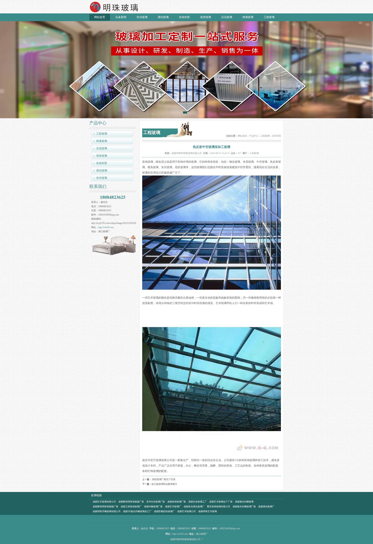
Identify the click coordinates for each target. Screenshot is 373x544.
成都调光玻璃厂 (266, 506)
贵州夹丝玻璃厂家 (155, 501)
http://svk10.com (106, 227)
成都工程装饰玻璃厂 (131, 506)
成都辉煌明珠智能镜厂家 (131, 501)
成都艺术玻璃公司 (186, 511)
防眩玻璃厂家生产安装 (163, 479)
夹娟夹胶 (184, 17)
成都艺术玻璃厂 (173, 506)
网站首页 (99, 17)
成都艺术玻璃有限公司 (104, 501)
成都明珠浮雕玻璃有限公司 (107, 511)
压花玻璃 (226, 17)
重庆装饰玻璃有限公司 (218, 506)
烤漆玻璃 (247, 17)
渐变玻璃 (205, 17)
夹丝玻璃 (142, 17)
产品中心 (253, 136)
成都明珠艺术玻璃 (207, 511)
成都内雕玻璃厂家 (153, 506)
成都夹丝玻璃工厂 (197, 501)
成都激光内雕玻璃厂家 (244, 506)
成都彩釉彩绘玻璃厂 (164, 511)
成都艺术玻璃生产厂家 (221, 501)
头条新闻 (120, 17)
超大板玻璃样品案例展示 (164, 484)
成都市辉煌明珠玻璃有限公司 (187, 153)
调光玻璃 (163, 17)
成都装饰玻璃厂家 (176, 501)
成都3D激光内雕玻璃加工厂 (137, 511)
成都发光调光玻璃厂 (194, 506)
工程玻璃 (269, 17)
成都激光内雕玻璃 (244, 501)
